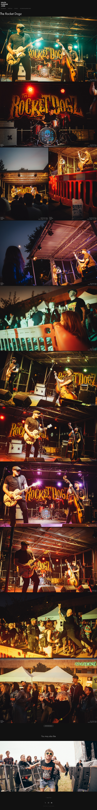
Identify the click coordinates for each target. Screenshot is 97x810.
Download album (48, 725)
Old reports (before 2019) (25, 8)
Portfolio (10, 8)
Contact (16, 8)
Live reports (3, 8)
